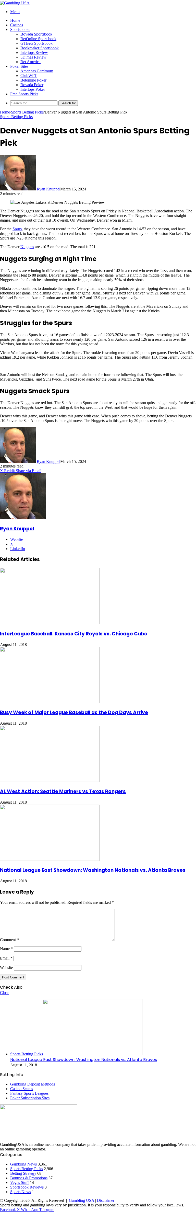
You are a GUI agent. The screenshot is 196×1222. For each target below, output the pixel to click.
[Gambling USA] (15, 3)
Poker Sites (19, 66)
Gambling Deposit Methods (32, 1084)
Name (6, 948)
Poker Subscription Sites (30, 1098)
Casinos (16, 25)
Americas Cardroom (36, 71)
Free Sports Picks (24, 94)
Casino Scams (21, 1089)
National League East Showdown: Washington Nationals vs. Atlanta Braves (93, 870)
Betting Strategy (23, 1173)
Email (6, 958)
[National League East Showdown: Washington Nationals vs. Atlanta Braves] (50, 859)
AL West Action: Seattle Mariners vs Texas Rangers (63, 791)
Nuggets (27, 247)
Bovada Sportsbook (36, 34)
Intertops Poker (32, 89)
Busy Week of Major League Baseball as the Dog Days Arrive (74, 712)
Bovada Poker (31, 85)
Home (15, 20)
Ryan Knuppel (48, 189)
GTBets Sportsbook (36, 43)
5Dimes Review (33, 57)
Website (6, 967)
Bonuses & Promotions (28, 1178)
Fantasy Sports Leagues (29, 1093)
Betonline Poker (33, 80)
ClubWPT (28, 75)
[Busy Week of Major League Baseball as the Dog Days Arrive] (50, 702)
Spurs (17, 229)
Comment (9, 940)
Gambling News (23, 1164)
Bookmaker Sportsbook (39, 48)
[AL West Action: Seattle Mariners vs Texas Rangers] (50, 780)
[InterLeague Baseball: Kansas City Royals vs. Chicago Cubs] (50, 623)
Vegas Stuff (19, 1182)
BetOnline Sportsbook (38, 39)
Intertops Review (34, 52)
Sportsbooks (20, 29)
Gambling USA (81, 1200)
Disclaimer (105, 1200)
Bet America (30, 62)
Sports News (20, 1192)
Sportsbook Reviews (27, 1187)
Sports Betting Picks (27, 112)
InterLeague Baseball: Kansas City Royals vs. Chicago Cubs (73, 633)
